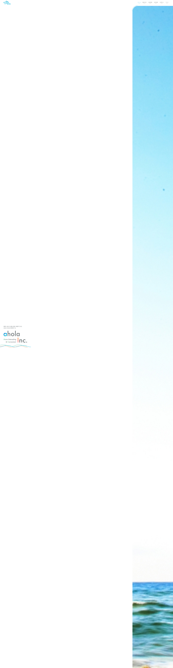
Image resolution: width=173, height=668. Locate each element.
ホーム (139, 3)
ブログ (167, 3)
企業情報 (150, 3)
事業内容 (144, 3)
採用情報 (156, 3)
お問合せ (162, 3)
